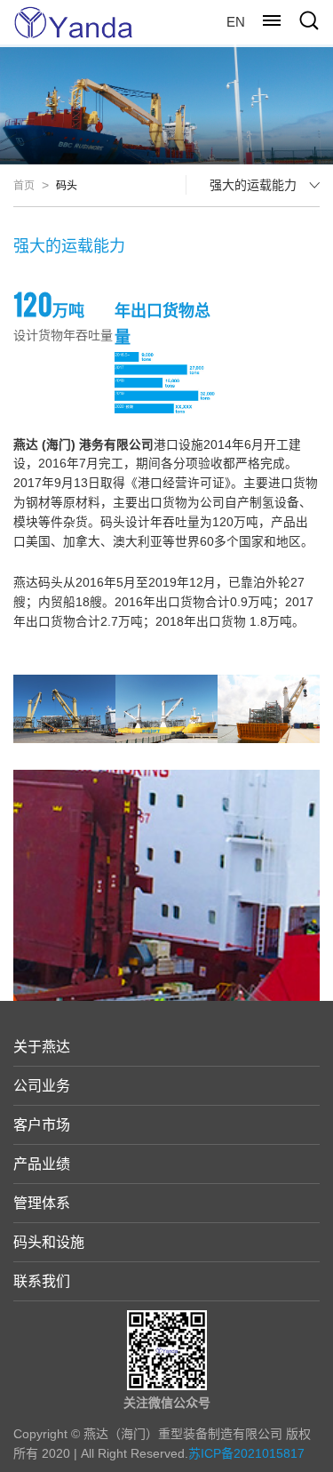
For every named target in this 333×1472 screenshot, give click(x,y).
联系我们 (41, 1281)
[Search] (309, 20)
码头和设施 (48, 1242)
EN (235, 21)
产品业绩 (41, 1164)
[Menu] (272, 20)
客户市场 (41, 1124)
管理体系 (41, 1203)
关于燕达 (41, 1046)
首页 (24, 186)
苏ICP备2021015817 (246, 1453)
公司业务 (41, 1085)
